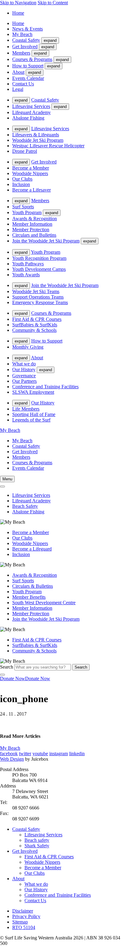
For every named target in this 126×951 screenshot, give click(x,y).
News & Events (27, 28)
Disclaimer (22, 910)
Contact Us (23, 83)
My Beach (22, 34)
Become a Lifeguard (32, 548)
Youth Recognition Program (39, 258)
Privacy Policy (26, 916)
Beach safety (36, 840)
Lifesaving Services (31, 106)
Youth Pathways (28, 263)
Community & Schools (34, 330)
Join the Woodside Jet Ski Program (46, 240)
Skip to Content (53, 2)
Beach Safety (25, 506)
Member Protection (30, 229)
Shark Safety (36, 845)
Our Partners (24, 381)
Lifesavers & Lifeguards (35, 134)
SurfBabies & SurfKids (34, 324)
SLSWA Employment (33, 392)
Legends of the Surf (31, 419)
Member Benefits (29, 597)
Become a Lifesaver (31, 189)
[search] (2, 486)
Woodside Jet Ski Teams (35, 291)
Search (6, 666)
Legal (17, 89)
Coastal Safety (26, 40)
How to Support (27, 65)
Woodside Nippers (30, 173)
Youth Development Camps (39, 269)
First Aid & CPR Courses (36, 319)
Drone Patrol (24, 151)
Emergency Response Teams (40, 302)
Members (21, 53)
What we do (24, 363)
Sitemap (20, 921)
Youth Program (27, 212)
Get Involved (25, 46)
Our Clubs (22, 178)
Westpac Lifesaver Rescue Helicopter (48, 145)
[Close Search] (2, 675)
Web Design (12, 759)
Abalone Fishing (28, 117)
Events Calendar (28, 78)
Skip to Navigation (18, 2)
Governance (24, 375)
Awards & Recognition (34, 218)
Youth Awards (26, 274)
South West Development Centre (44, 602)
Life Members (25, 408)
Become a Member (30, 167)
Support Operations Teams (38, 297)
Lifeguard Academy (31, 112)
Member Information (32, 224)
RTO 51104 (23, 927)
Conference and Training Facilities (45, 386)
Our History (23, 369)
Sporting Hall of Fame (33, 414)
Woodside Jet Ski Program (37, 140)
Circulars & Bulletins (32, 586)
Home (18, 13)
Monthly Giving (27, 347)
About (18, 72)
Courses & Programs (32, 59)
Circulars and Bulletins (34, 235)
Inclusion (21, 184)
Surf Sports (23, 206)
